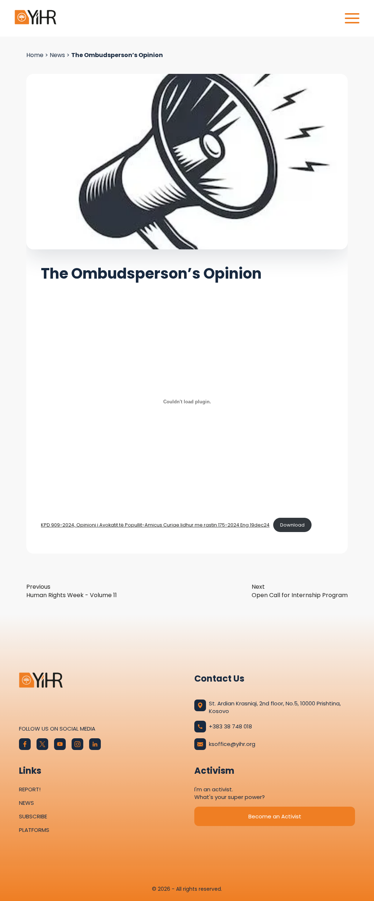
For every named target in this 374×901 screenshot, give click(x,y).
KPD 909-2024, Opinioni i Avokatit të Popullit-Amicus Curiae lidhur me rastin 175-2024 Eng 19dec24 (155, 525)
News (57, 55)
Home (34, 55)
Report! (30, 789)
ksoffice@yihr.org (232, 744)
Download (292, 525)
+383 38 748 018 (230, 726)
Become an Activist (274, 816)
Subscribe (33, 816)
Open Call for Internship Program (300, 591)
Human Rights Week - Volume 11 (71, 591)
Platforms (34, 830)
